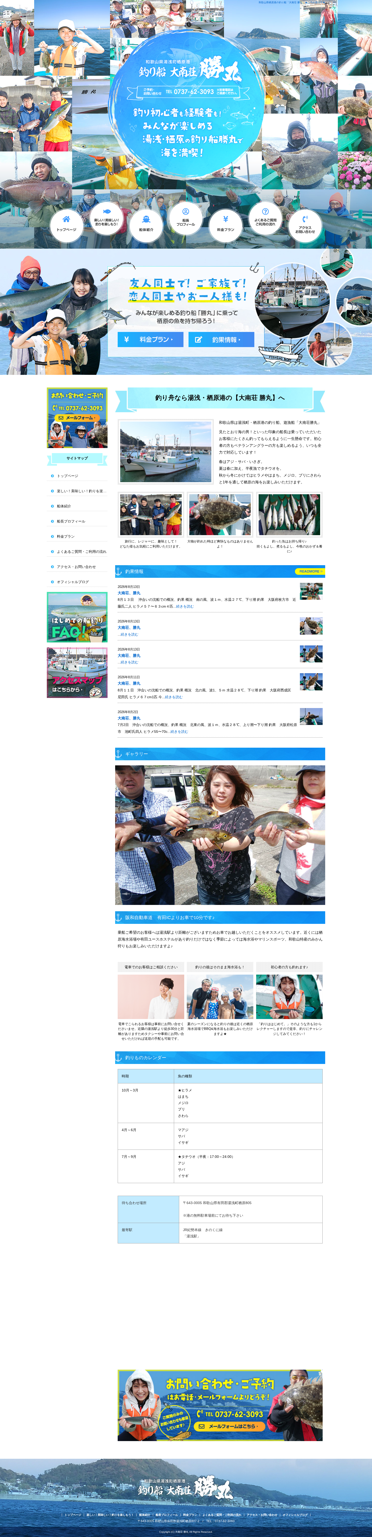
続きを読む (185, 606)
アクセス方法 (77, 672)
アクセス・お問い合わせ (305, 223)
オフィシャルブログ (73, 582)
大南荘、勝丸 (129, 593)
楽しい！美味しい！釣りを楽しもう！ (106, 223)
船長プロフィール (186, 223)
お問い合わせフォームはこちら (77, 417)
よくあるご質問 (77, 617)
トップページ (67, 223)
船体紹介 (146, 223)
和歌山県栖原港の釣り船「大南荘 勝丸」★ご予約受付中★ (292, 2)
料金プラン (225, 223)
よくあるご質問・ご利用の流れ (265, 223)
